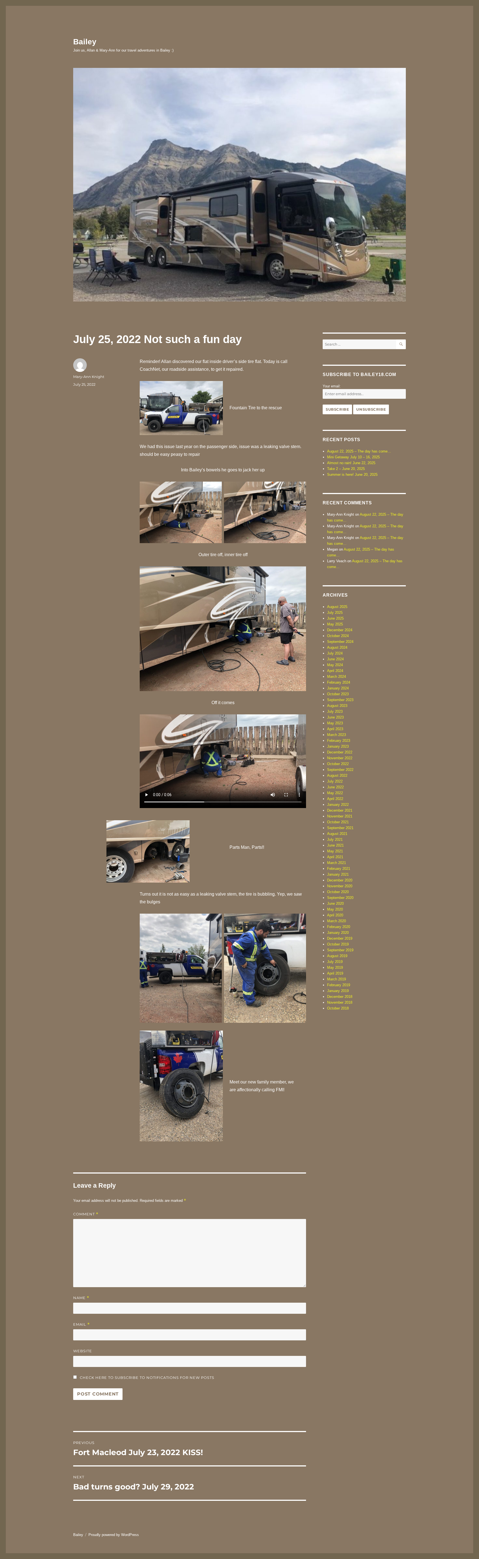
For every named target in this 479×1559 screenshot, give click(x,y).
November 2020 (339, 886)
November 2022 (339, 758)
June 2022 (335, 787)
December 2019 (339, 938)
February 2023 (338, 740)
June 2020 (335, 903)
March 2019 (336, 979)
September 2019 (340, 950)
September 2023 (340, 700)
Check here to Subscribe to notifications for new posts (146, 1377)
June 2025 (335, 618)
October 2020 (338, 892)
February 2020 (338, 927)
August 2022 (337, 775)
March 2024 (336, 676)
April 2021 (335, 857)
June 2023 (335, 717)
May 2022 (335, 793)
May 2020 (335, 909)
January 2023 (338, 746)
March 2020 (336, 921)
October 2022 (338, 764)
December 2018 (339, 997)
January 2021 (338, 874)
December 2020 (339, 880)
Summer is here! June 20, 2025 (352, 474)
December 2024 (339, 630)
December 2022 (339, 752)
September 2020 (340, 898)
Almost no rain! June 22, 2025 (351, 463)
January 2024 (338, 688)
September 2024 (340, 642)
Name (81, 1297)
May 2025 (335, 624)
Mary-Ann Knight (88, 376)
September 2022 (340, 770)
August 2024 (337, 647)
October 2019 (338, 944)
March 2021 (336, 863)
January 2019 (338, 991)
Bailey (84, 41)
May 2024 (335, 665)
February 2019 (338, 985)
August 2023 (337, 706)
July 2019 (335, 962)
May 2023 (335, 723)
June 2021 (335, 845)
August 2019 (337, 956)
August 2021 (337, 834)
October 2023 (338, 694)
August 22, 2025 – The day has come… (359, 451)
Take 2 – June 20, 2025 (346, 469)
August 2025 (337, 607)
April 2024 (335, 671)
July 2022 (335, 781)
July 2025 (335, 612)
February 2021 (338, 869)
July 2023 (335, 711)
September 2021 (340, 828)
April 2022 (335, 799)
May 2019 (335, 967)
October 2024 (338, 636)
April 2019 (335, 973)
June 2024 (335, 659)
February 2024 (338, 682)
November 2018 (339, 1002)
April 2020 (335, 915)
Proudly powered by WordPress (113, 1535)
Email (81, 1324)
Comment (85, 1214)
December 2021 (339, 810)
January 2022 (338, 804)
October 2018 (338, 1008)
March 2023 (336, 735)
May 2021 (335, 851)
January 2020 (338, 933)
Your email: (332, 386)
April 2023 (335, 729)
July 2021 (335, 839)
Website (82, 1351)
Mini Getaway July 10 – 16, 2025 (353, 457)
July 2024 (335, 653)
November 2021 (339, 816)
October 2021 (338, 822)
